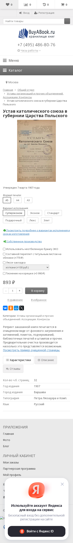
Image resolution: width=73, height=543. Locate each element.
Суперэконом (13, 213)
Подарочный (13, 220)
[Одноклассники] (10, 308)
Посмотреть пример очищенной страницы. (31, 350)
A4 (17, 200)
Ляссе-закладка (15, 262)
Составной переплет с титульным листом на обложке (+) (32, 255)
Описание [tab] (47, 360)
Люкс (32, 220)
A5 (6, 200)
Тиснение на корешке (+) (25, 273)
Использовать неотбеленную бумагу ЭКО (31, 249)
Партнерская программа (19, 468)
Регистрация (46, 13)
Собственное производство (24, 241)
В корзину (37, 291)
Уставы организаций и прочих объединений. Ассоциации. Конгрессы (28, 317)
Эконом (35, 213)
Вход (26, 13)
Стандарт (53, 213)
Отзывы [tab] (15, 369)
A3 (28, 200)
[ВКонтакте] (5, 308)
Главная (8, 434)
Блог (6, 446)
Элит (47, 220)
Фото (6, 440)
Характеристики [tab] (20, 360)
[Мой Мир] (16, 308)
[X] (21, 308)
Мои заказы (11, 462)
